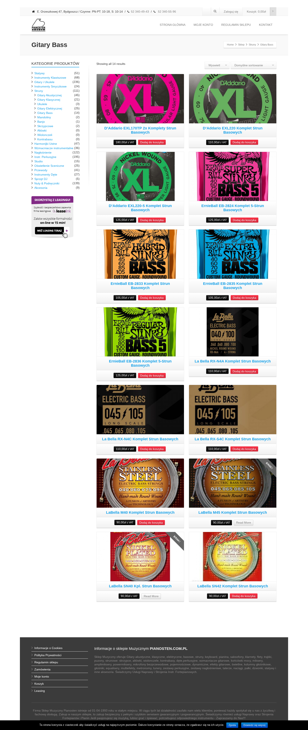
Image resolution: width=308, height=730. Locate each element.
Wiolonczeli (44, 135)
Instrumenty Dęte (45, 174)
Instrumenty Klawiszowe (50, 77)
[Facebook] (206, 11)
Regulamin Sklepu (236, 24)
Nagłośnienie (43, 152)
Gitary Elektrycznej (49, 108)
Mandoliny (44, 117)
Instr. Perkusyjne (45, 157)
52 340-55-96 (166, 11)
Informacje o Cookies (48, 648)
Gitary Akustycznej (49, 95)
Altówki (42, 130)
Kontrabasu (45, 139)
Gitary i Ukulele (44, 82)
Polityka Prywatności (47, 655)
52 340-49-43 (140, 11)
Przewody (40, 170)
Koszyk (39, 683)
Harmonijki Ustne (45, 143)
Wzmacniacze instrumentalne (53, 148)
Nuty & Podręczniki (46, 183)
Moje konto (203, 24)
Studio (38, 161)
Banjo (41, 121)
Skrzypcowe (45, 126)
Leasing (39, 690)
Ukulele (42, 104)
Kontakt (266, 24)
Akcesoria (40, 187)
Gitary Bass (45, 113)
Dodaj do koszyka (152, 142)
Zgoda (232, 725)
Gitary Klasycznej (48, 99)
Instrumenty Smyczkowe (50, 86)
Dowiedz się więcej (254, 725)
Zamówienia (42, 669)
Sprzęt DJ (40, 179)
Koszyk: (256, 11)
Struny (38, 91)
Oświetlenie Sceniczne (49, 165)
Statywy (39, 73)
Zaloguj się (231, 11)
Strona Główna (172, 24)
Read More (243, 522)
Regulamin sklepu (46, 662)
